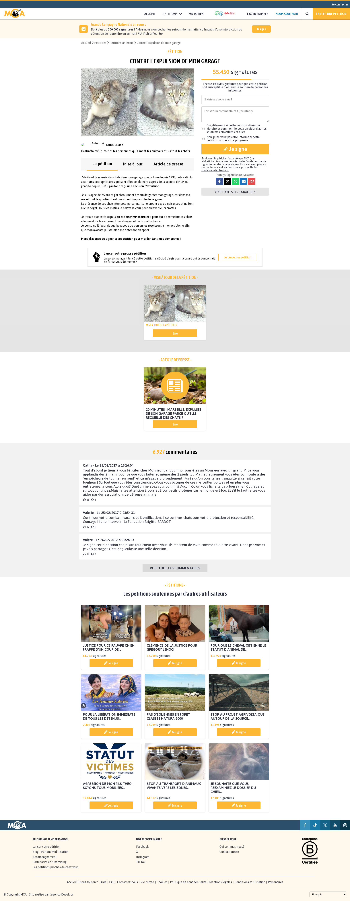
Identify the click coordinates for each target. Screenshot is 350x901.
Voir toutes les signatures (235, 192)
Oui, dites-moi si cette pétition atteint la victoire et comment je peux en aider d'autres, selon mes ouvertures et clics (237, 128)
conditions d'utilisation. (215, 170)
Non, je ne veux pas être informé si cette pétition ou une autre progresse (233, 138)
